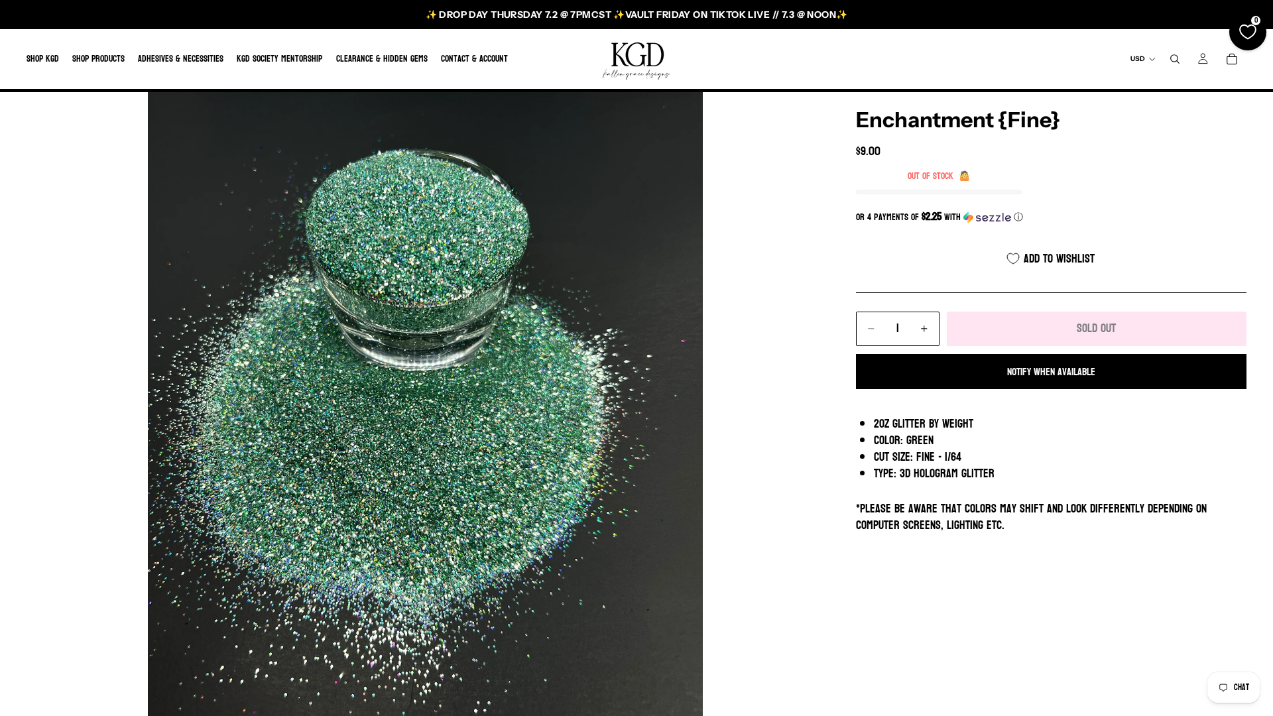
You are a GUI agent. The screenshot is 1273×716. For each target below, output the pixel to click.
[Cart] (1231, 59)
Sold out (1096, 328)
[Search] (1174, 59)
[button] (1051, 217)
